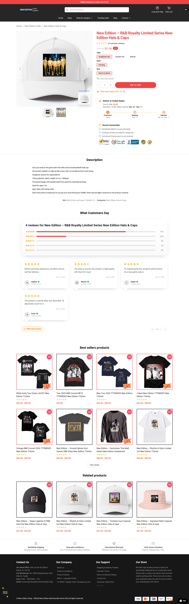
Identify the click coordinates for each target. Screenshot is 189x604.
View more (95, 465)
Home (19, 26)
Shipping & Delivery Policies (107, 568)
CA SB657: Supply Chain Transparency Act (74, 582)
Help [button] (184, 601)
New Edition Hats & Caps (55, 26)
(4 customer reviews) (116, 43)
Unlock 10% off (5, 592)
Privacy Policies (63, 575)
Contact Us (101, 578)
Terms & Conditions (64, 571)
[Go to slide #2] (61, 112)
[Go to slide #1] (48, 112)
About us (60, 568)
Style (99, 61)
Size (98, 69)
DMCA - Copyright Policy (66, 578)
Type (99, 53)
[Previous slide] (20, 68)
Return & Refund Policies (106, 575)
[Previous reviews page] (152, 329)
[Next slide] (88, 68)
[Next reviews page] (165, 329)
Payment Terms (103, 571)
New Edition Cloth (33, 26)
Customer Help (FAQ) (105, 582)
